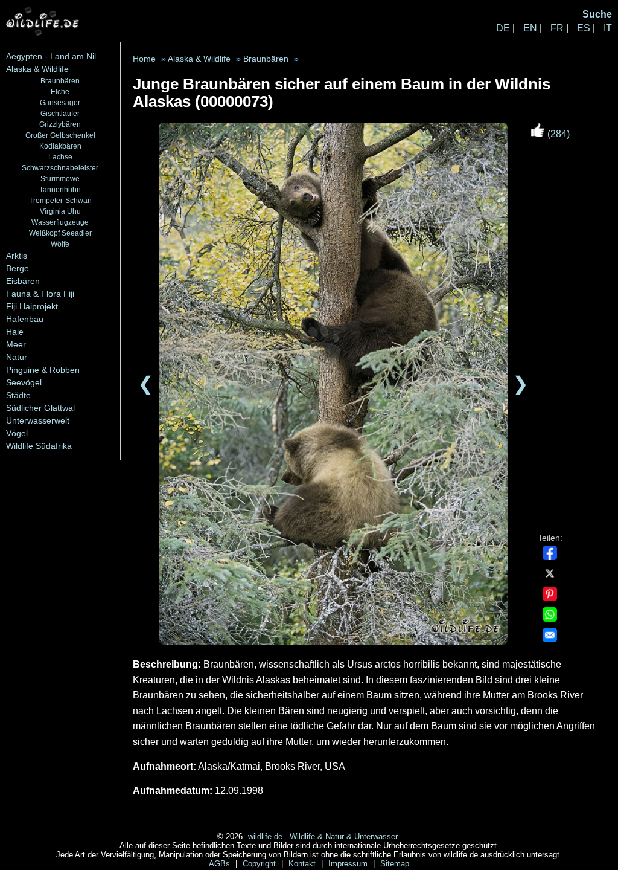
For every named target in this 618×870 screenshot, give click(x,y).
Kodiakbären (60, 146)
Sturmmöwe (60, 178)
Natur (16, 357)
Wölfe (60, 244)
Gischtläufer (60, 113)
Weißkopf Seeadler (60, 233)
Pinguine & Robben (43, 370)
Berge (17, 268)
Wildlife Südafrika (39, 446)
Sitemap (394, 863)
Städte (18, 395)
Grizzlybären (60, 124)
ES (583, 28)
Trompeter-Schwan (60, 200)
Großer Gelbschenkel (60, 135)
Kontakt (303, 863)
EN (530, 28)
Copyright (260, 863)
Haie (15, 332)
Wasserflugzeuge (60, 222)
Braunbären (60, 81)
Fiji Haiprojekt (32, 306)
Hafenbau (24, 319)
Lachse (60, 157)
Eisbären (23, 281)
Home (144, 58)
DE (503, 28)
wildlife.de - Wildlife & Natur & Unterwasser (323, 836)
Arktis (16, 255)
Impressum (349, 863)
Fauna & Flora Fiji (40, 293)
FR (557, 28)
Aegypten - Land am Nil (51, 56)
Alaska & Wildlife (37, 69)
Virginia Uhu (60, 211)
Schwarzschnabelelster (60, 168)
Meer (16, 344)
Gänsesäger (60, 102)
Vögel (17, 433)
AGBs (220, 863)
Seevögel (24, 382)
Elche (60, 91)
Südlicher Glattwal (40, 408)
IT (608, 28)
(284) (557, 134)
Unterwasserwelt (37, 420)
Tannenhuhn (60, 189)
